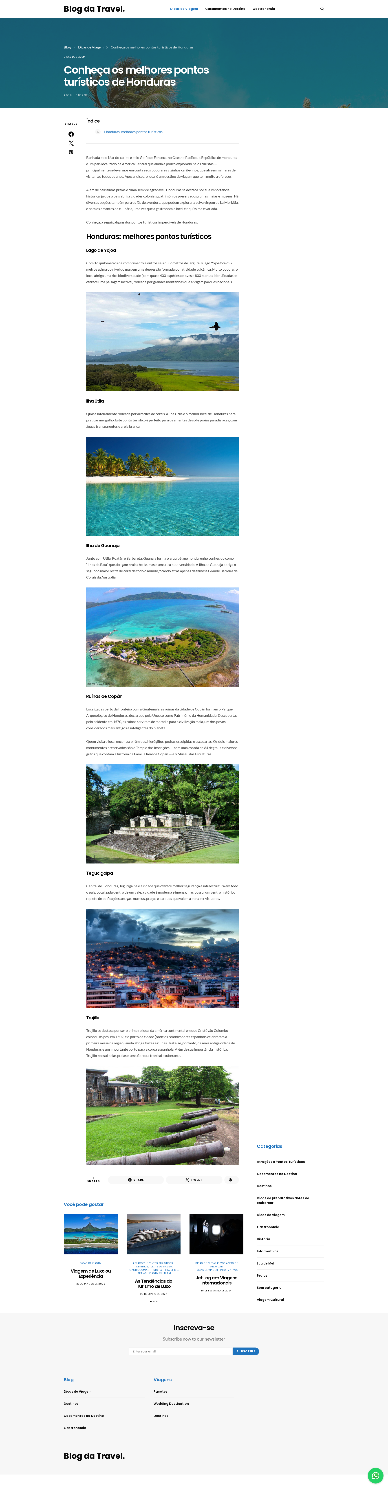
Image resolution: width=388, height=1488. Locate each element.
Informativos (229, 1270)
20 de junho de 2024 (153, 1294)
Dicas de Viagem (184, 9)
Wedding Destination (171, 1403)
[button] (150, 1301)
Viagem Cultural (160, 1273)
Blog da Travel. (94, 9)
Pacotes (161, 1391)
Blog (67, 47)
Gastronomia (264, 9)
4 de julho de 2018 (76, 95)
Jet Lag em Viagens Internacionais (216, 1280)
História (157, 1270)
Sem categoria (269, 1287)
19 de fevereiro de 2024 (216, 1290)
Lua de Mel (172, 1270)
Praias (142, 1273)
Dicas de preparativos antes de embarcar (216, 1265)
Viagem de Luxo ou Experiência (91, 1273)
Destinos (142, 1266)
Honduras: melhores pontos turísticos (133, 131)
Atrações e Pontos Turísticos (153, 1263)
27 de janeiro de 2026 (90, 1284)
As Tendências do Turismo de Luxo (153, 1283)
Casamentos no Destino (225, 9)
